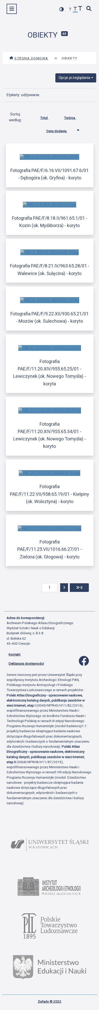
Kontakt (15, 654)
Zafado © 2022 (49, 1001)
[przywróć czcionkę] (75, 9)
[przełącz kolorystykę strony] (61, 9)
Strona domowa (31, 58)
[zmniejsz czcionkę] (70, 9)
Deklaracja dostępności (26, 663)
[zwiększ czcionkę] (80, 9)
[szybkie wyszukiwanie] (89, 9)
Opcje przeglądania (74, 77)
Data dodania (56, 131)
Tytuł (44, 118)
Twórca (70, 118)
